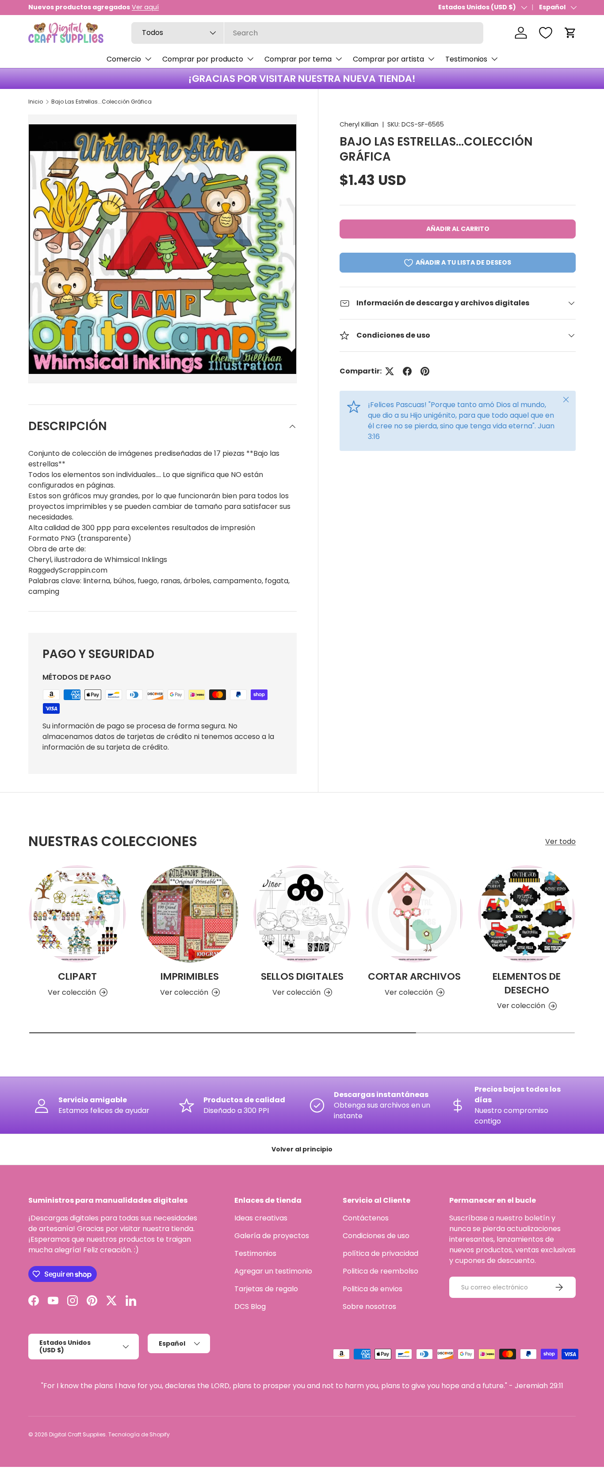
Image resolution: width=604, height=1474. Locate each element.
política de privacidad (380, 1253)
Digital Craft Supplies (77, 1434)
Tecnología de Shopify (139, 1434)
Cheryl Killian (359, 124)
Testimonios (466, 59)
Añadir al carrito (457, 228)
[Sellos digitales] (302, 913)
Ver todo (560, 841)
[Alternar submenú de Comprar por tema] (338, 59)
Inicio (35, 101)
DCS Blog (250, 1306)
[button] (570, 32)
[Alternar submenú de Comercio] (148, 59)
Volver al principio (302, 1149)
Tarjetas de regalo (266, 1289)
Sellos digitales (302, 976)
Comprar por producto (202, 59)
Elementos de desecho (527, 983)
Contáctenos (366, 1218)
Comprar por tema (298, 59)
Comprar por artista (388, 59)
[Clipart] (77, 913)
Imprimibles (190, 976)
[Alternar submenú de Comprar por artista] (431, 59)
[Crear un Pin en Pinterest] (425, 371)
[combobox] (307, 33)
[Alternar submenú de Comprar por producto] (250, 59)
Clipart (77, 976)
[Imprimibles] (189, 913)
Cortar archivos (414, 976)
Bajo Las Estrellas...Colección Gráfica (101, 101)
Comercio (124, 59)
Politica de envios (372, 1289)
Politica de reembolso (380, 1271)
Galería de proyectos (271, 1236)
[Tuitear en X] (389, 371)
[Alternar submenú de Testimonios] (494, 59)
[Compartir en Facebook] (407, 371)
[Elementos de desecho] (526, 913)
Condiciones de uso (376, 1236)
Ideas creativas (260, 1218)
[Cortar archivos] (414, 913)
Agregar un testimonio (273, 1271)
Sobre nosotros (369, 1306)
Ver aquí (145, 7)
